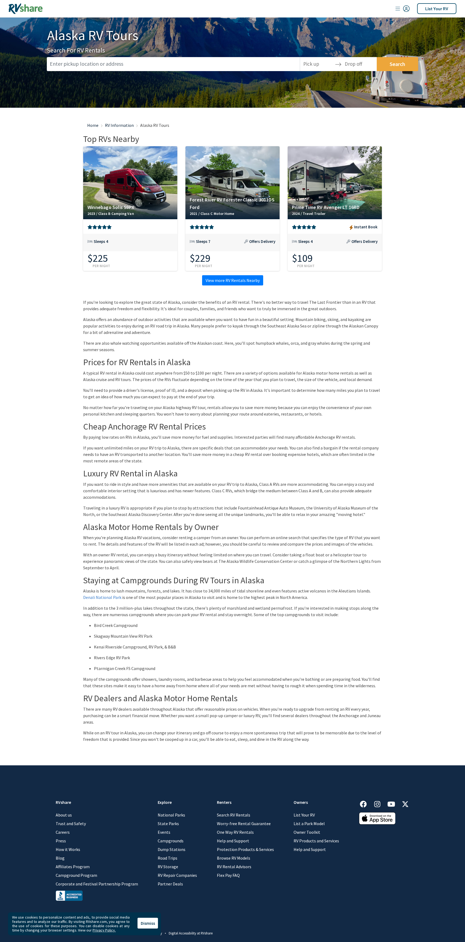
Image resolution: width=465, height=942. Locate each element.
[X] (405, 803)
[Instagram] (380, 803)
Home (92, 125)
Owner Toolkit (307, 832)
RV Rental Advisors (234, 866)
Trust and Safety (71, 823)
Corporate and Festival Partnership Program (97, 884)
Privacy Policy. (104, 930)
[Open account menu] (402, 8)
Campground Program (76, 875)
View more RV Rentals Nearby (233, 280)
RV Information (119, 125)
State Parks (168, 823)
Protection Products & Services (245, 849)
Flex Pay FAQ (228, 875)
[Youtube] (394, 803)
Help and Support (233, 840)
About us (64, 815)
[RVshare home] (26, 8)
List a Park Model (309, 823)
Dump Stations (171, 849)
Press (61, 840)
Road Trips (167, 858)
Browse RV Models (233, 858)
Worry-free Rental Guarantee (244, 823)
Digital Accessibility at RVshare (191, 933)
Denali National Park (102, 597)
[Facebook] (366, 803)
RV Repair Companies (177, 875)
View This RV (130, 245)
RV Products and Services (316, 840)
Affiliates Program (73, 866)
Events (164, 832)
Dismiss (148, 923)
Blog (60, 858)
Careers (63, 832)
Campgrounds (171, 840)
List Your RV (436, 8)
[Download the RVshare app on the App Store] (377, 818)
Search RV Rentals (233, 815)
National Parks (171, 815)
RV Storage (168, 866)
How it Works (68, 849)
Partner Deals (170, 884)
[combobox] (173, 63)
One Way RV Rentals (235, 832)
